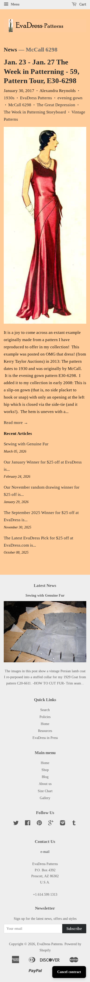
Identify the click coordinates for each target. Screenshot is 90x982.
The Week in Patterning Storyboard (35, 112)
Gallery (45, 798)
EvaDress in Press (45, 738)
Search (45, 710)
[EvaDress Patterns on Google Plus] (51, 824)
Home (45, 724)
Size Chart (45, 791)
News (10, 50)
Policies (45, 717)
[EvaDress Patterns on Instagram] (62, 824)
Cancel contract (69, 972)
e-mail (45, 852)
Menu (15, 4)
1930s (9, 98)
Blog (45, 777)
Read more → (16, 422)
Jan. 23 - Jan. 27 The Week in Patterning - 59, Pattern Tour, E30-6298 (41, 71)
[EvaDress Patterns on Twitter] (16, 824)
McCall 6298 (19, 105)
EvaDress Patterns (36, 98)
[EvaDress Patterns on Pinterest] (39, 824)
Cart (82, 4)
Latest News (45, 585)
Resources (45, 731)
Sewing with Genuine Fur (26, 444)
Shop (45, 770)
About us (45, 784)
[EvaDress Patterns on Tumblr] (74, 824)
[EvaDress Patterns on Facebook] (27, 824)
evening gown (70, 98)
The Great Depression (56, 105)
